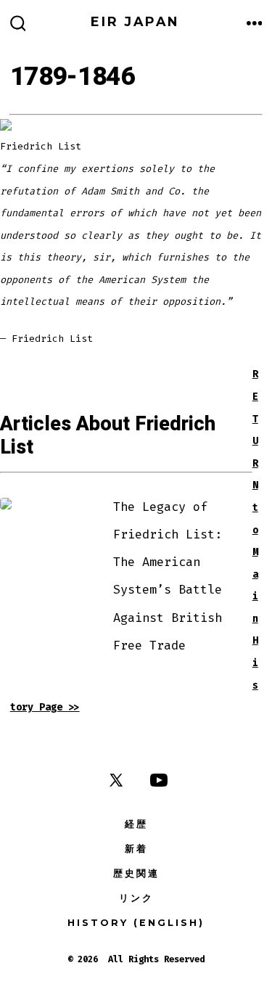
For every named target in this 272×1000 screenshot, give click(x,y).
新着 (136, 848)
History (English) (136, 922)
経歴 (136, 824)
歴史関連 (136, 873)
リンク (136, 898)
